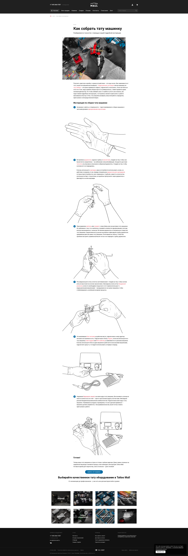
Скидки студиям (77, 542)
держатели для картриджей (116, 172)
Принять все (160, 551)
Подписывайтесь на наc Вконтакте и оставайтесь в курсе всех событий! (127, 536)
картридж (93, 170)
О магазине (104, 10)
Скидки (81, 10)
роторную (111, 85)
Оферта (82, 550)
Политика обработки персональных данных (68, 550)
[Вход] (132, 5)
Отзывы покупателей (78, 537)
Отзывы (88, 10)
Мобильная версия (133, 550)
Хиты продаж (65, 10)
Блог (111, 10)
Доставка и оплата (100, 537)
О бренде (75, 540)
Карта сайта (124, 550)
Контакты (96, 10)
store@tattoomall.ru (55, 540)
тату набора (77, 87)
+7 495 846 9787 (55, 4)
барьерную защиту (89, 396)
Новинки (74, 10)
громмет (97, 226)
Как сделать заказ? (100, 535)
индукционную (102, 85)
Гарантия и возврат (100, 542)
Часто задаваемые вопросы (102, 540)
